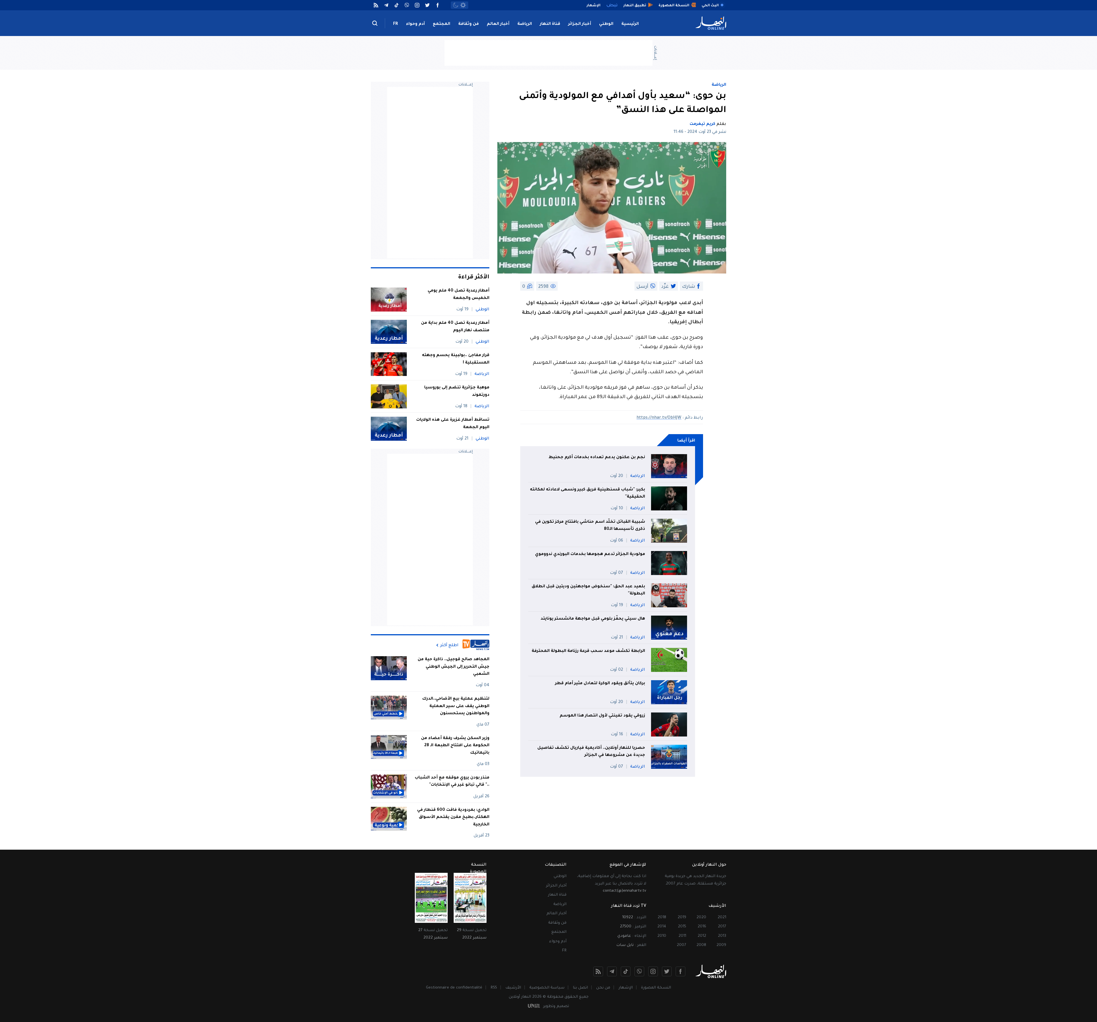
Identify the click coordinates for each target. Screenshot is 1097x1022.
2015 (682, 927)
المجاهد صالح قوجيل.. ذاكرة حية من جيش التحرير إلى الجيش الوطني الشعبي (453, 666)
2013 (722, 936)
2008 (701, 945)
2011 (682, 936)
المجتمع (441, 24)
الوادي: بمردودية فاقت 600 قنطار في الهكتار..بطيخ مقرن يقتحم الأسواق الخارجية (453, 817)
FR (395, 24)
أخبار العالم (498, 24)
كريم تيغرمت (702, 124)
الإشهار (625, 988)
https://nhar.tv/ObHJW (658, 418)
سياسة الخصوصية (546, 988)
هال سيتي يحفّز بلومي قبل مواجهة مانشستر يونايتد (593, 619)
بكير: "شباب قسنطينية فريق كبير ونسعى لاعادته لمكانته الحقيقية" (587, 494)
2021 (722, 917)
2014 (661, 927)
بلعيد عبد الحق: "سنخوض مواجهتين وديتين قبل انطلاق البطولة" (588, 590)
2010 (661, 936)
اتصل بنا (580, 988)
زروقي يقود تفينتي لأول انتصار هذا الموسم (602, 716)
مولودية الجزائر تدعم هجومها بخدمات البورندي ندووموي (590, 554)
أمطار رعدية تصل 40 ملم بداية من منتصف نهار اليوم (455, 327)
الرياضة (524, 24)
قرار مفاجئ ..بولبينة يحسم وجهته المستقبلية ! (455, 359)
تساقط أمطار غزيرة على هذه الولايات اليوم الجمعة (452, 424)
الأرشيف (513, 988)
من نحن (603, 988)
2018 (662, 917)
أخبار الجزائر (579, 24)
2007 (681, 945)
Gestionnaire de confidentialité (454, 988)
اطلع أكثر (449, 645)
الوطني (606, 24)
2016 (702, 927)
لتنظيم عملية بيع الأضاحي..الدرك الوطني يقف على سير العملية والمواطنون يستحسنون (455, 706)
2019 (682, 917)
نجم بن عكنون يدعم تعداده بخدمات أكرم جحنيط (596, 457)
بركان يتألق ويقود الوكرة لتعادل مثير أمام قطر (600, 683)
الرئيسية (630, 24)
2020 (701, 917)
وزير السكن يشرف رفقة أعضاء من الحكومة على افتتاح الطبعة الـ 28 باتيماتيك (455, 745)
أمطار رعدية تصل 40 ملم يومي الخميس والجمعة (458, 295)
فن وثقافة (468, 24)
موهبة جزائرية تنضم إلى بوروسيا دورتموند (456, 392)
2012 (702, 936)
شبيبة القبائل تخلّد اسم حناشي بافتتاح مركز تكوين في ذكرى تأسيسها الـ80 (590, 526)
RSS (494, 988)
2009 (721, 945)
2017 (722, 927)
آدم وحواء (415, 24)
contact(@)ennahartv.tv (624, 891)
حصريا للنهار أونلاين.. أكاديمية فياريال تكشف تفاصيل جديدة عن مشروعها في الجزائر (591, 752)
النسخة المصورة (656, 988)
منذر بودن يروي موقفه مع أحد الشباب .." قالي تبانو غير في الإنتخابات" (452, 782)
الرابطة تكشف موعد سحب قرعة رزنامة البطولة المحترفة (588, 651)
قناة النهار (550, 24)
